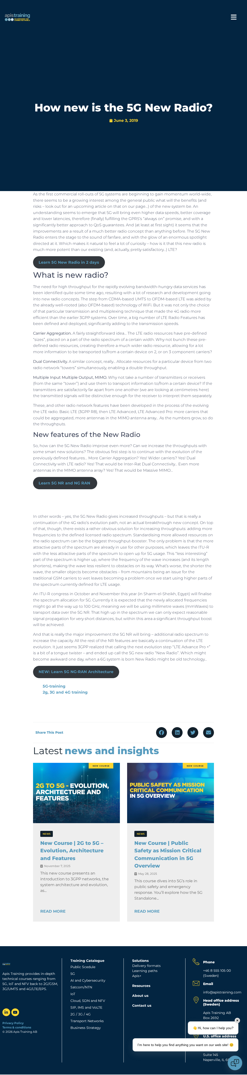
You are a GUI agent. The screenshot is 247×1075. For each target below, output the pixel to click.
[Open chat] (235, 1063)
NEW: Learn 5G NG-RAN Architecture (76, 671)
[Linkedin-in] (6, 1012)
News (46, 833)
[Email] (196, 983)
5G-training (54, 686)
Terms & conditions (17, 1027)
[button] (161, 732)
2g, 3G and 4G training (65, 692)
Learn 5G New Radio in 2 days (69, 262)
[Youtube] (15, 1012)
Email (208, 984)
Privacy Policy (13, 1023)
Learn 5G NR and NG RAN (65, 483)
